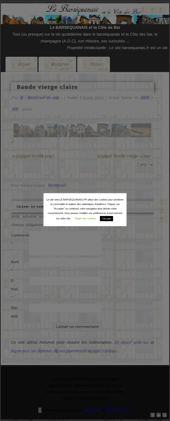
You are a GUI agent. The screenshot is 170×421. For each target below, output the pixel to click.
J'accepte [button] (106, 218)
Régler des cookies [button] (85, 218)
